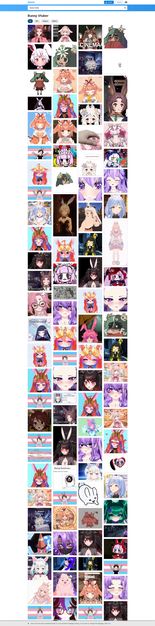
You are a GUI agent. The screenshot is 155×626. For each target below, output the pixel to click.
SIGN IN (119, 2)
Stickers (45, 21)
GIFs (37, 21)
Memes (54, 21)
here (109, 623)
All (30, 21)
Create (110, 2)
